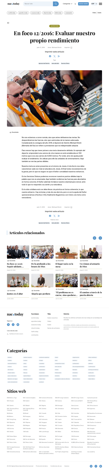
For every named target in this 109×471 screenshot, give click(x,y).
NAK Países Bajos (12, 436)
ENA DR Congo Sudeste (62, 397)
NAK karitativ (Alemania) (29, 451)
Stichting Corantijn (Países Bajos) (76, 452)
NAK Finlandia (27, 428)
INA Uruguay (74, 416)
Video (94, 13)
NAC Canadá (42, 413)
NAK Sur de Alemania (29, 439)
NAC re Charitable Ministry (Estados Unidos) (46, 452)
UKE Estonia (10, 428)
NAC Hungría (90, 428)
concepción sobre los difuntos (62, 379)
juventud (41, 382)
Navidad (75, 369)
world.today (11, 13)
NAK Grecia (74, 428)
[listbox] (94, 4)
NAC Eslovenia (11, 439)
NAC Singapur (43, 422)
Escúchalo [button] (15, 132)
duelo (56, 357)
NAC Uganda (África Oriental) (28, 409)
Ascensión (41, 372)
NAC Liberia (10, 405)
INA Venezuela (91, 416)
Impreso (66, 466)
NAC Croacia (58, 425)
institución (91, 372)
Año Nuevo (10, 369)
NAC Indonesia (43, 419)
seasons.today (35, 13)
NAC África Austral (92, 405)
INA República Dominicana (94, 413)
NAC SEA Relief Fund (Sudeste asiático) (29, 448)
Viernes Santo (11, 372)
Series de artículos (53, 328)
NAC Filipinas (26, 422)
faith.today (58, 13)
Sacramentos (91, 375)
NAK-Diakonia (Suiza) (77, 447)
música (9, 366)
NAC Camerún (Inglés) (29, 397)
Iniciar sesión (83, 4)
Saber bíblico (91, 379)
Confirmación (91, 366)
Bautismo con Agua (12, 379)
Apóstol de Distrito (44, 63)
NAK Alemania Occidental (46, 442)
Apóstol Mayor (27, 375)
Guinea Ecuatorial (92, 397)
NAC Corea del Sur (76, 419)
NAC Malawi (26, 405)
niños (25, 363)
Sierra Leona (74, 405)
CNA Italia (25, 431)
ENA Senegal (58, 405)
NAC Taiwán (58, 422)
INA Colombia (75, 413)
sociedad (41, 363)
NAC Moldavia (75, 431)
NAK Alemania (59, 428)
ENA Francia (42, 428)
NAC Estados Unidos (61, 416)
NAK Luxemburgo (44, 431)
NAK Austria (10, 425)
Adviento (57, 375)
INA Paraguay (26, 416)
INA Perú (41, 416)
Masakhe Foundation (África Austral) (93, 443)
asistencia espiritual (44, 357)
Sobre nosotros (52, 318)
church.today (47, 13)
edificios (90, 363)
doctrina (75, 375)
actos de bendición (12, 382)
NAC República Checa (77, 425)
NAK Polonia (42, 436)
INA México (10, 416)
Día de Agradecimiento (78, 366)
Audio (99, 13)
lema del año (55, 63)
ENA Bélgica (26, 425)
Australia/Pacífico (12, 363)
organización (76, 357)
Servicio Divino (65, 63)
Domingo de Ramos (93, 369)
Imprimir (67, 47)
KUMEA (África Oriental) (77, 442)
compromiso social (59, 363)
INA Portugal (58, 436)
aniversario (42, 366)
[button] (11, 261)
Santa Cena (42, 379)
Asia (56, 360)
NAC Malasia (90, 419)
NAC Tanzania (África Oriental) (13, 409)
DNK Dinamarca (91, 425)
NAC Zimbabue (59, 408)
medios (9, 360)
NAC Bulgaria (42, 425)
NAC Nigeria (42, 405)
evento (25, 366)
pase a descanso (12, 375)
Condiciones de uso (56, 466)
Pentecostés (58, 372)
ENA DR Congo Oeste (77, 397)
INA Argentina (75, 408)
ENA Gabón (26, 401)
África (89, 360)
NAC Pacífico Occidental (94, 422)
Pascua (25, 372)
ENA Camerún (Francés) (45, 397)
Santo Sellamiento (28, 379)
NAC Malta (58, 431)
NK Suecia (58, 439)
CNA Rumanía (75, 436)
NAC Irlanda (10, 431)
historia (10, 357)
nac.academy (91, 451)
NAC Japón (58, 419)
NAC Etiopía (10, 401)
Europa (41, 360)
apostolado (42, 369)
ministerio (75, 372)
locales (25, 360)
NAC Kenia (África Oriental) (92, 401)
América (75, 360)
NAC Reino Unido (12, 442)
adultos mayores (28, 357)
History (25, 369)
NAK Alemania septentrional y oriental (93, 432)
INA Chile (57, 413)
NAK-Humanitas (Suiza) (93, 447)
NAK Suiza (74, 439)
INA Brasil (25, 413)
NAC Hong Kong (11, 419)
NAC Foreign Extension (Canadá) (13, 448)
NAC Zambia (42, 408)
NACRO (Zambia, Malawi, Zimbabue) (62, 448)
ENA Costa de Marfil (77, 401)
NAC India (25, 419)
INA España (42, 439)
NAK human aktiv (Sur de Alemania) (62, 443)
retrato (56, 369)
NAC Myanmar (11, 422)
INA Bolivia (10, 413)
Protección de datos (42, 466)
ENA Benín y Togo (12, 397)
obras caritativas (92, 357)
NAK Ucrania (90, 439)
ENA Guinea (58, 401)
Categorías (66, 4)
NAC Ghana (42, 401)
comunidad (26, 382)
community (68, 13)
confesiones (76, 363)
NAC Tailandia (75, 422)
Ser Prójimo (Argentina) (61, 451)
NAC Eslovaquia (91, 436)
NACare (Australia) (44, 447)
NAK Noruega (27, 436)
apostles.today (23, 13)
